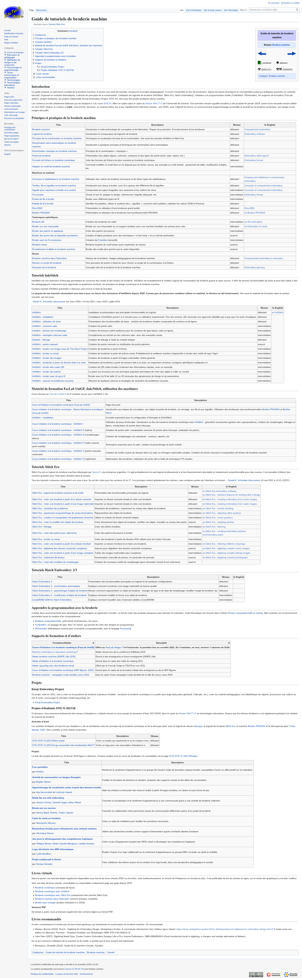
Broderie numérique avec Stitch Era (52, 895)
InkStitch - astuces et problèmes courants (52, 381)
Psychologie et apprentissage (13, 68)
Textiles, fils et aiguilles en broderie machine (54, 185)
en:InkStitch (278, 312)
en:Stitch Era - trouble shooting (218, 508)
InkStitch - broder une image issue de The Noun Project (60, 349)
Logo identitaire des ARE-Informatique (52, 849)
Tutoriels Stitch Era (56, 24)
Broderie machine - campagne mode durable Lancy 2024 (60, 674)
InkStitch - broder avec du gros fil (48, 376)
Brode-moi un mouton (44, 808)
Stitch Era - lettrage (41, 526)
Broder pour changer (45, 902)
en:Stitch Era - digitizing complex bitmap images (226, 553)
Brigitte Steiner (43, 782)
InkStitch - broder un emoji (45, 353)
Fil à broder (38, 194)
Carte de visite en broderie (46, 818)
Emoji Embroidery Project (47, 702)
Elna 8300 (37, 208)
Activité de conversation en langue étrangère (56, 777)
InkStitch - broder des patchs (46, 371)
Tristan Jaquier (66, 812)
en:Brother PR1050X (254, 212)
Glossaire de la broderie (44, 267)
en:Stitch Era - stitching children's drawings (224, 544)
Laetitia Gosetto (86, 843)
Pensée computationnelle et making (245, 613)
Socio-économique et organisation (11, 75)
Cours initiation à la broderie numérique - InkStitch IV (58, 443)
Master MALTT (152, 103)
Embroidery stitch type (255, 155)
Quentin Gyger (60, 802)
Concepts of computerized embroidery (263, 185)
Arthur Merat (74, 802)
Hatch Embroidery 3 (42, 581)
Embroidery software (254, 134)
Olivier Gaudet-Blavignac (64, 843)
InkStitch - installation (42, 317)
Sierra (95, 472)
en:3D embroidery (253, 222)
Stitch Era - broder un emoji (46, 539)
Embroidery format (253, 160)
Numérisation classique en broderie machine (54, 151)
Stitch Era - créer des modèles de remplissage (55, 562)
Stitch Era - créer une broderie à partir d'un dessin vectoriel (61, 499)
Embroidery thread (253, 194)
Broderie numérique (45, 887)
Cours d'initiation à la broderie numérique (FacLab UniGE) (61, 405)
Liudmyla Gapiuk (64, 792)
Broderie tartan (39, 244)
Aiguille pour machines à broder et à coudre (54, 190)
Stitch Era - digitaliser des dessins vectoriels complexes (59, 548)
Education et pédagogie (12, 56)
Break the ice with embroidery (48, 798)
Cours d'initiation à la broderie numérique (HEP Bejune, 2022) (63, 670)
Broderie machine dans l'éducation (49, 258)
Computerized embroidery (257, 129)
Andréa (53, 812)
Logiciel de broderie (42, 134)
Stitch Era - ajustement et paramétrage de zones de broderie (62, 513)
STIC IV (107, 103)
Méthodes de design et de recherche (12, 62)
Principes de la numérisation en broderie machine (57, 138)
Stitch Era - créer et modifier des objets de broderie (57, 522)
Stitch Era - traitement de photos (48, 557)
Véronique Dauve (44, 833)
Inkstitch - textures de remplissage (49, 330)
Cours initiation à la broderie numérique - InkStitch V (58, 451)
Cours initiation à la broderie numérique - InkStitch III (58, 434)
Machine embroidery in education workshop (54, 652)
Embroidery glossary (254, 267)
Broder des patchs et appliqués (47, 231)
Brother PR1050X (41, 212)
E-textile (102, 240)
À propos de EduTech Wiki (66, 974)
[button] (243, 9)
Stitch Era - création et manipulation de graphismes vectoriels (62, 517)
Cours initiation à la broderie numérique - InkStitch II (58, 430)
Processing (125, 628)
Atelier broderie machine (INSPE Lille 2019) (54, 656)
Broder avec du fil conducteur (47, 240)
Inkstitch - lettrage (41, 339)
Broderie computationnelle (48, 621)
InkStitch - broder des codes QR (48, 367)
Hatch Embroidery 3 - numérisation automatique (56, 586)
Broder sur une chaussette (45, 226)
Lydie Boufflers (43, 854)
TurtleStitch (40, 624)
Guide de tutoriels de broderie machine (65, 952)
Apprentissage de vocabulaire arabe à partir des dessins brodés (66, 787)
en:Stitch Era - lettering (214, 526)
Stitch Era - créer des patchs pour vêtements (54, 533)
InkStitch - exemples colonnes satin (49, 335)
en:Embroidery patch (213, 534)
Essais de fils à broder (43, 199)
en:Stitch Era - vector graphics (218, 517)
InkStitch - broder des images (47, 358)
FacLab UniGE (56, 394)
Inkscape (197, 726)
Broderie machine (281, 45)
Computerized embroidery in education (263, 258)
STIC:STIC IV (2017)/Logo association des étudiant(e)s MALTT (63, 745)
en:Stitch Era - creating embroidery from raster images (230, 504)
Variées (10, 87)
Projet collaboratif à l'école (46, 859)
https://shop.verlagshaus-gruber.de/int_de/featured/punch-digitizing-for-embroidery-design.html (224, 929)
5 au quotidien (40, 767)
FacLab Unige (113, 647)
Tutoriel (110, 952)
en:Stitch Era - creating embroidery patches (224, 531)
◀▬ (262, 53)
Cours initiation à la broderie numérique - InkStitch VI (58, 459)
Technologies (13, 80)
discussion (59, 301)
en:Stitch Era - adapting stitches (218, 522)
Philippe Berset (43, 843)
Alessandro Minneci (46, 823)
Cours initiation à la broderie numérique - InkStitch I (57, 424)
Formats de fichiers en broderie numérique (53, 160)
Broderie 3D (38, 222)
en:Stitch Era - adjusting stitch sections (222, 513)
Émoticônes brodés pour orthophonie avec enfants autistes (64, 828)
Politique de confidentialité (42, 974)
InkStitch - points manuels (45, 344)
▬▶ (292, 53)
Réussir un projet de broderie (46, 263)
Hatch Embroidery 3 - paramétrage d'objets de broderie (59, 590)
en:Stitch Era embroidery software (219, 491)
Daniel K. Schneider (43, 301)
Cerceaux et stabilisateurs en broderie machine (55, 179)
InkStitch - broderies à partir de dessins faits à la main (59, 362)
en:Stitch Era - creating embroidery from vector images (230, 499)
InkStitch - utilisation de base (46, 321)
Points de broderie (41, 155)
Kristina (40, 771)
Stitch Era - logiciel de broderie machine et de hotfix (58, 493)
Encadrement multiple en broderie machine (53, 249)
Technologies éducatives (12, 83)
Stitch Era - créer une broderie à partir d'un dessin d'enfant (61, 544)
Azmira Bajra (42, 812)
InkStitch (36, 312)
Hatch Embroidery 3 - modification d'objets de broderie (59, 595)
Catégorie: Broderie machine (272, 76)
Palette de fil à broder (43, 203)
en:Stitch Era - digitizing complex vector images (226, 548)
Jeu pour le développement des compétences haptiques (62, 839)
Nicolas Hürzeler (44, 864)
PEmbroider (41, 628)
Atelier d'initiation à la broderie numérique (53, 661)
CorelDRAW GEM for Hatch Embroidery (52, 599)
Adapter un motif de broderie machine (51, 166)
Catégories (38, 952)
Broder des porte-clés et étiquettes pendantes (55, 235)
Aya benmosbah (44, 792)
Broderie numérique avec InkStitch (52, 891)
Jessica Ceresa (43, 802)
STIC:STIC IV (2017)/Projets (183, 756)
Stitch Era (230, 726)
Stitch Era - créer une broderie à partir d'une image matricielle (63, 504)
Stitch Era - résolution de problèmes (50, 508)
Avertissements (86, 974)
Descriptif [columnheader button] (161, 643)
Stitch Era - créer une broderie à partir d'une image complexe (62, 553)
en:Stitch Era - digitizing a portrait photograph (225, 557)
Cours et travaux (15, 52)
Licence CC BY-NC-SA (74, 969)
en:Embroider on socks (255, 226)
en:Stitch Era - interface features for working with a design (231, 494)
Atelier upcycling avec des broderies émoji (53, 665)
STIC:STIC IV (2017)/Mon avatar (48, 740)
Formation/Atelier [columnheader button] (62, 643)
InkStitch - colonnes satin (44, 326)
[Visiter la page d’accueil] (13, 12)
